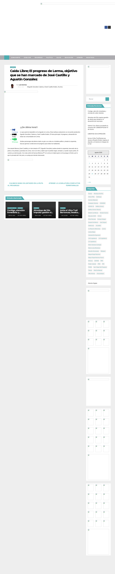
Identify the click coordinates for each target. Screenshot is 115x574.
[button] (110, 57)
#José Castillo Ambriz (50, 87)
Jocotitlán (98, 225)
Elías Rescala (92, 219)
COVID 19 (91, 206)
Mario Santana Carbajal (94, 244)
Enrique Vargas (102, 219)
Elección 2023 (92, 216)
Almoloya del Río (98, 193)
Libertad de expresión (94, 235)
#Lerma (60, 87)
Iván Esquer (103, 222)
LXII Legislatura (92, 238)
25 (92, 174)
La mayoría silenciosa (94, 228)
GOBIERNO (13, 67)
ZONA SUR (27, 57)
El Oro (99, 216)
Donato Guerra (104, 212)
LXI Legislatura (103, 238)
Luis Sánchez (23, 85)
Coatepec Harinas (93, 203)
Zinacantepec (100, 273)
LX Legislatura (92, 241)
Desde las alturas (93, 212)
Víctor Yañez (22, 215)
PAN (102, 260)
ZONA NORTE (15, 57)
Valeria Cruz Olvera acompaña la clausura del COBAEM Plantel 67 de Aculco (98, 127)
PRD (99, 264)
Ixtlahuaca (91, 225)
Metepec (103, 251)
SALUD (58, 57)
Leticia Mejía (91, 232)
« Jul (89, 182)
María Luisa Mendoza (94, 248)
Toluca (90, 270)
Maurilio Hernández (93, 251)
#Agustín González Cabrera (35, 87)
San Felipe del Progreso (100, 267)
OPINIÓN (80, 57)
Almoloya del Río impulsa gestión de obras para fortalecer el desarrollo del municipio (98, 119)
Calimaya (98, 196)
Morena (90, 260)
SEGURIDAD (39, 57)
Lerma (104, 228)
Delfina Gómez (100, 206)
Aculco (90, 193)
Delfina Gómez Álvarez (94, 209)
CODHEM (102, 203)
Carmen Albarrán (92, 200)
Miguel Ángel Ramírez (94, 254)
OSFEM (96, 260)
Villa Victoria (91, 273)
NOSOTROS (90, 57)
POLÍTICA (49, 57)
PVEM (90, 267)
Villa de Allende (98, 270)
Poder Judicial (92, 264)
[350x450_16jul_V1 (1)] (98, 79)
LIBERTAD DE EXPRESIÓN (96, 134)
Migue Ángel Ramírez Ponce (96, 257)
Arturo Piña (91, 196)
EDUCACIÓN (69, 57)
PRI (103, 264)
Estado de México (93, 222)
